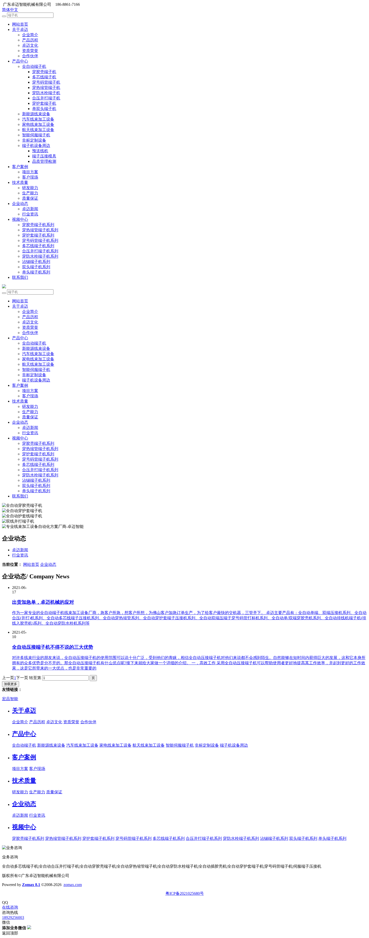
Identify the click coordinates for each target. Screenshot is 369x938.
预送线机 (40, 151)
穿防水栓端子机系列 (40, 256)
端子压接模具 (44, 156)
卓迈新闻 (30, 209)
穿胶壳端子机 (44, 72)
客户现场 (30, 177)
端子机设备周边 (36, 145)
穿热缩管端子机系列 (40, 230)
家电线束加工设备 (38, 124)
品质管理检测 (44, 161)
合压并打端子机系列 (40, 251)
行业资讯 (30, 214)
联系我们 (20, 277)
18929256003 (13, 917)
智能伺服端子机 (36, 135)
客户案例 (20, 166)
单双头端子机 (44, 108)
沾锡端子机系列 (36, 261)
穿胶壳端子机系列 (38, 225)
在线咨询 (10, 907)
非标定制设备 (34, 140)
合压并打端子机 (46, 98)
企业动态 (20, 203)
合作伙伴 (30, 56)
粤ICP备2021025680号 (184, 893)
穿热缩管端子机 (46, 87)
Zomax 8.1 (31, 884)
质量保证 (30, 198)
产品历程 (30, 40)
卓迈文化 (30, 45)
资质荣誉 (30, 50)
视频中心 (20, 219)
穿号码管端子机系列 (40, 240)
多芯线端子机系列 (38, 246)
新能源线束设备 (36, 114)
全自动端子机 (34, 66)
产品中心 (20, 61)
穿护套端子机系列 (38, 235)
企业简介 (30, 35)
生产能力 (30, 193)
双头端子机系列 (36, 267)
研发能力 (30, 188)
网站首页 (20, 24)
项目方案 (30, 172)
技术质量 (20, 182)
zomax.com (73, 884)
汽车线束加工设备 (38, 119)
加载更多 (10, 684)
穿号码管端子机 (46, 82)
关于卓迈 (20, 29)
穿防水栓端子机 (46, 93)
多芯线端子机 (44, 77)
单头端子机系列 (36, 272)
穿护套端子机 (44, 103)
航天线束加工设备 (38, 130)
